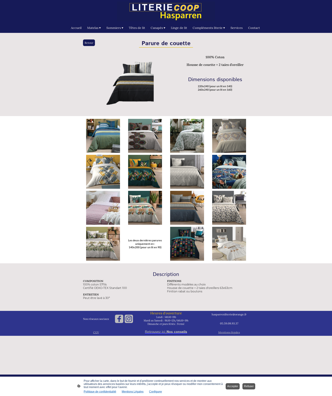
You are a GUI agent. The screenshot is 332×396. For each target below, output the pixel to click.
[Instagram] (129, 319)
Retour (89, 42)
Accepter (232, 386)
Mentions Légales (133, 391)
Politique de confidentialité (100, 391)
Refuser (249, 386)
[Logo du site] (166, 11)
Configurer (155, 391)
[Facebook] (119, 319)
